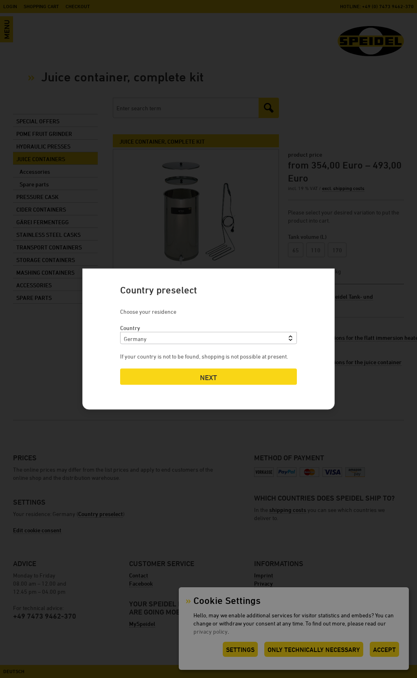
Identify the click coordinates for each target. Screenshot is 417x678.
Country (130, 327)
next (208, 377)
